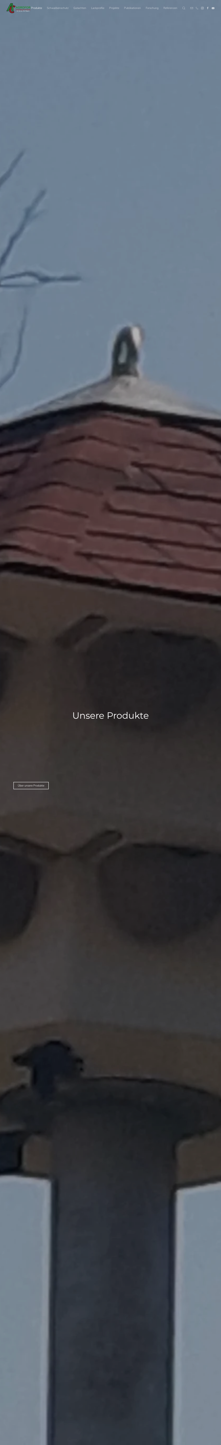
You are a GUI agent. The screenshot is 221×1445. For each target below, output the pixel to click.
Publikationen (132, 8)
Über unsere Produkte (31, 785)
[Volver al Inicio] (18, 8)
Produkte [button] (36, 8)
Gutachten (79, 8)
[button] (183, 8)
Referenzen (170, 8)
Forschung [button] (152, 8)
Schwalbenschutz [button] (58, 8)
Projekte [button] (114, 8)
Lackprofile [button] (97, 8)
